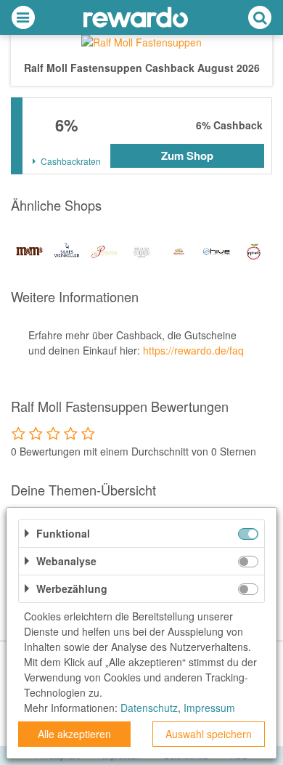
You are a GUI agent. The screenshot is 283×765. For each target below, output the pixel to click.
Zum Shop (187, 155)
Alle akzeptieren (74, 733)
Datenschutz (149, 707)
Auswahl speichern (208, 733)
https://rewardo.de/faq (193, 350)
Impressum (209, 707)
